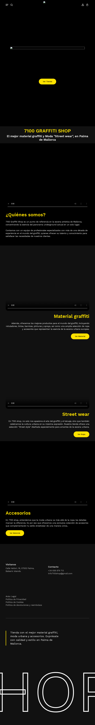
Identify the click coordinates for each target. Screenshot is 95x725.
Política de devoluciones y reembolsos (24, 605)
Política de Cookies (15, 602)
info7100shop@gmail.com (60, 573)
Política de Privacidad (16, 599)
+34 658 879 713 (56, 570)
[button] (7, 5)
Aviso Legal (11, 596)
